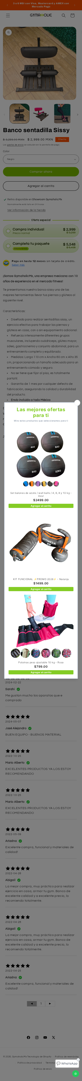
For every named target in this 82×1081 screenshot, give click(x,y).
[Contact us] (75, 1073)
